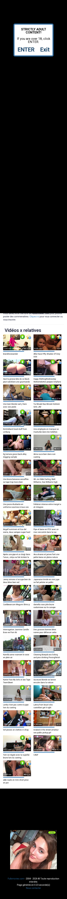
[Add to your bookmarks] (28, 336)
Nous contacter (33, 888)
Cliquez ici (34, 316)
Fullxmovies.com (16, 878)
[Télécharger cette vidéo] (22, 336)
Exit (45, 49)
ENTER (26, 49)
